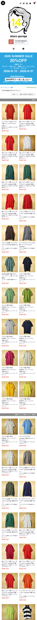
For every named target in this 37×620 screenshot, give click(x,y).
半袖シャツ (21, 66)
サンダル (16, 68)
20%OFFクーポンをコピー (18, 79)
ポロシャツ (12, 66)
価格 (12, 87)
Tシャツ (4, 66)
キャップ (24, 68)
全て (2, 87)
